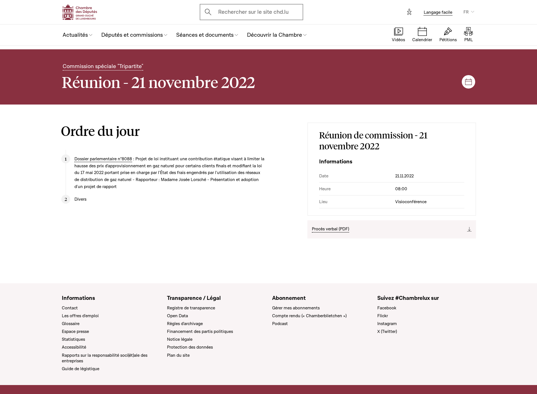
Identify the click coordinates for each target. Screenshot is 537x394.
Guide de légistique (80, 369)
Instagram (387, 323)
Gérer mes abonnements (296, 308)
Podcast (280, 323)
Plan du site (178, 355)
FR (466, 12)
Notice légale (179, 339)
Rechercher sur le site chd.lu (253, 12)
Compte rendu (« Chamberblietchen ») (309, 316)
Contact (70, 308)
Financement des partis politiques (200, 331)
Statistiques (73, 339)
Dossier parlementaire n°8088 (103, 159)
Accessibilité (74, 347)
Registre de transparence (191, 308)
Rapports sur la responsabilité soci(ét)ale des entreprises (104, 358)
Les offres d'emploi (80, 316)
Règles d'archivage (185, 323)
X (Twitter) (387, 331)
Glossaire (70, 323)
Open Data (177, 316)
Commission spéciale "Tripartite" (103, 66)
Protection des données (190, 347)
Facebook (386, 308)
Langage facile (438, 12)
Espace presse (75, 331)
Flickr (382, 316)
